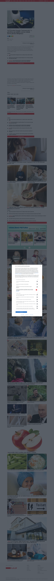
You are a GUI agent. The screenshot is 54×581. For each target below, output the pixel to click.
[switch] (37, 281)
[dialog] (27, 290)
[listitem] (27, 279)
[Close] (40, 266)
